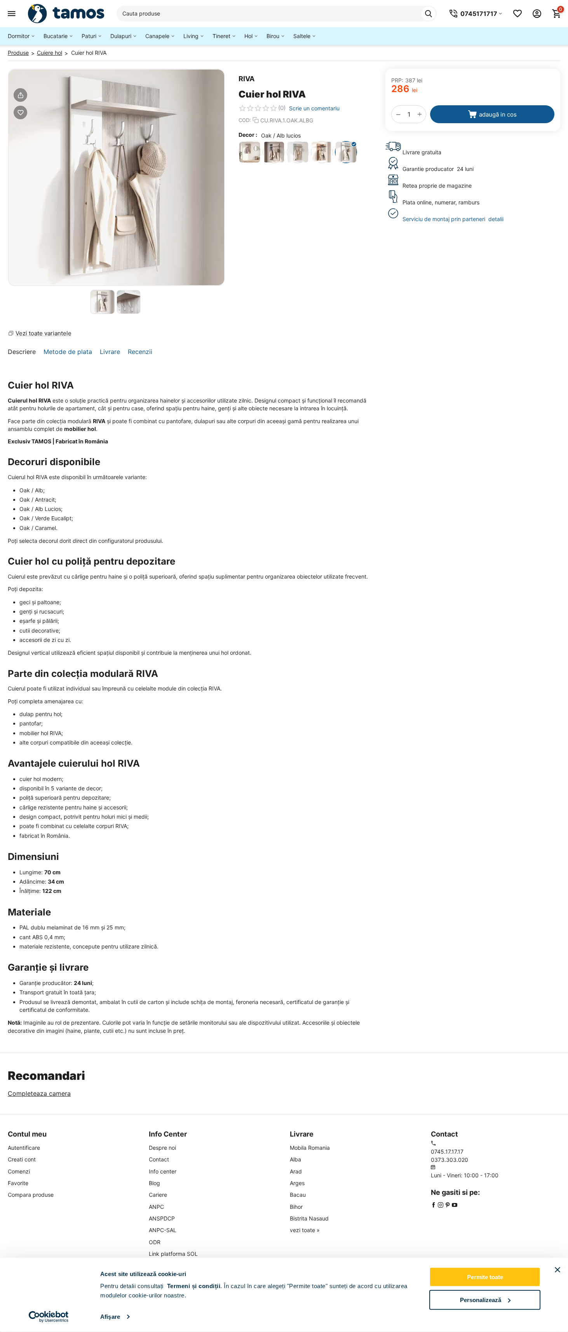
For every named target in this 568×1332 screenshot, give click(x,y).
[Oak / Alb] (250, 152)
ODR (154, 1242)
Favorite (18, 1183)
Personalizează (480, 1299)
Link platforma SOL (173, 1253)
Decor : (248, 134)
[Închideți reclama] (557, 1270)
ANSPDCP (162, 1218)
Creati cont (22, 1159)
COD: (245, 120)
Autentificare (24, 1147)
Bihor (296, 1206)
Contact (159, 1159)
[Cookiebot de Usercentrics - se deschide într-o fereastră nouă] (49, 1317)
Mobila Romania (310, 1147)
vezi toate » (305, 1230)
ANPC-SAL (162, 1230)
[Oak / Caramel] (322, 152)
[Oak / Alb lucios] (346, 152)
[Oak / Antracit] (274, 152)
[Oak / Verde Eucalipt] (298, 152)
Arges (297, 1183)
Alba (295, 1159)
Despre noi (162, 1147)
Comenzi (19, 1171)
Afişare (110, 1316)
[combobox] (277, 13)
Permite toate (485, 1277)
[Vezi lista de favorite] (517, 13)
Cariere (158, 1194)
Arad (296, 1171)
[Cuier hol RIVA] (116, 177)
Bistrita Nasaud (309, 1218)
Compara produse (31, 1194)
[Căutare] (429, 14)
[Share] (20, 95)
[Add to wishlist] (20, 112)
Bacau (298, 1194)
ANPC (156, 1206)
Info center (162, 1171)
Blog (154, 1183)
